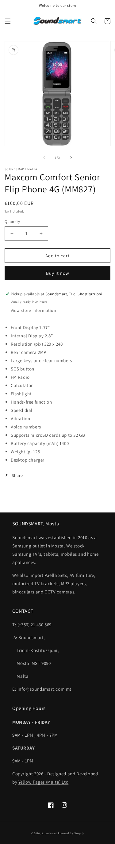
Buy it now (57, 273)
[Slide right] (71, 157)
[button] (7, 21)
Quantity (12, 221)
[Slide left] (44, 157)
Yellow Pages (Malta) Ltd (43, 782)
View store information (33, 310)
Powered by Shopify (71, 833)
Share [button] (17, 475)
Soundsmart (49, 833)
